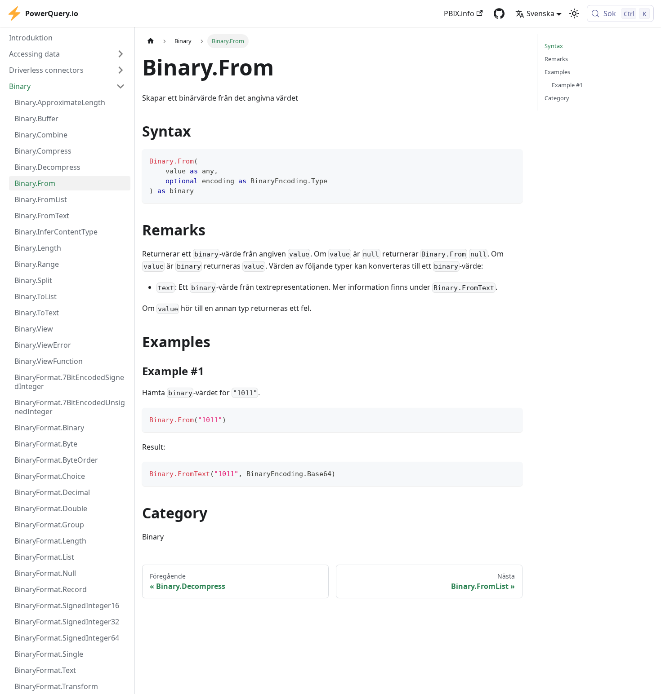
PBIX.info (459, 13)
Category (557, 98)
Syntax (554, 46)
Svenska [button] (540, 13)
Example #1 (567, 85)
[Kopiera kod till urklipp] (511, 160)
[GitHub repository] (499, 13)
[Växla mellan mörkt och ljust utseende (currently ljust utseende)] (574, 13)
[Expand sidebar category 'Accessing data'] (120, 54)
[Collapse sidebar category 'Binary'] (120, 86)
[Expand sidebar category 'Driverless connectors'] (120, 70)
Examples (557, 72)
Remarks (556, 59)
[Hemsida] (150, 41)
